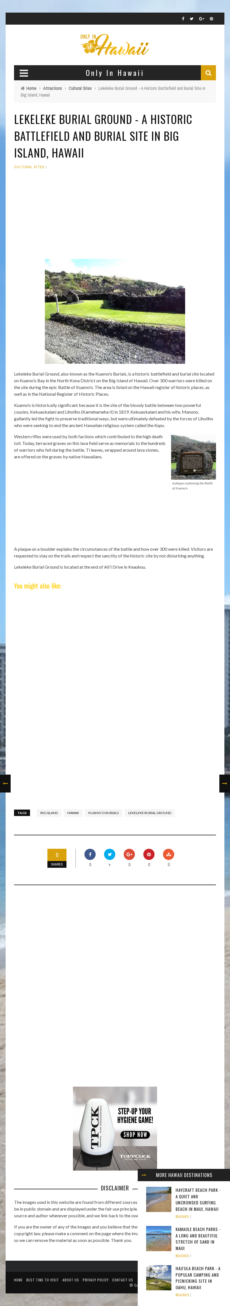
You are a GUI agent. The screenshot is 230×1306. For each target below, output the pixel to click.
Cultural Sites (29, 167)
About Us (71, 1279)
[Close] (144, 1175)
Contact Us (122, 1279)
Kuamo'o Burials (103, 813)
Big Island (49, 813)
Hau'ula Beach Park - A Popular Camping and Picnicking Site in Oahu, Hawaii (198, 1277)
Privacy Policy (96, 1279)
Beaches (182, 1216)
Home (18, 1279)
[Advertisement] (115, 217)
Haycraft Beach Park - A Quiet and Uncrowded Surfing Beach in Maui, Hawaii (198, 1199)
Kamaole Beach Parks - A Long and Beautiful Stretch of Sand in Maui (198, 1238)
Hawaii (73, 813)
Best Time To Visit (42, 1279)
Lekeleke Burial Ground (149, 813)
